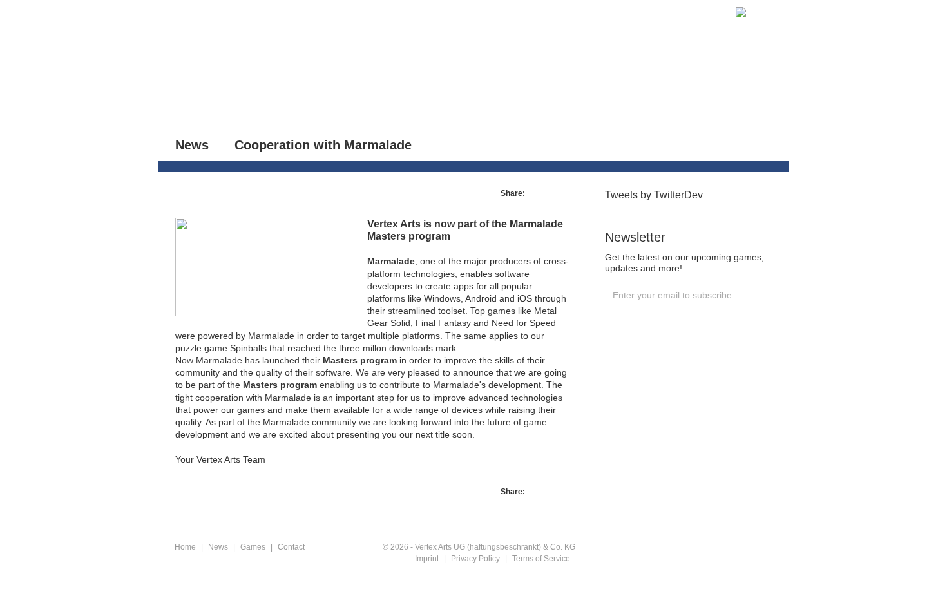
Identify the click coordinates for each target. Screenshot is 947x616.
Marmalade (391, 261)
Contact (370, 94)
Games (307, 94)
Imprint (427, 558)
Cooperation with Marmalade (323, 145)
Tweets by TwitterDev (654, 194)
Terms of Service (541, 558)
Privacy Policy (475, 558)
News (251, 94)
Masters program (360, 360)
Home (198, 94)
